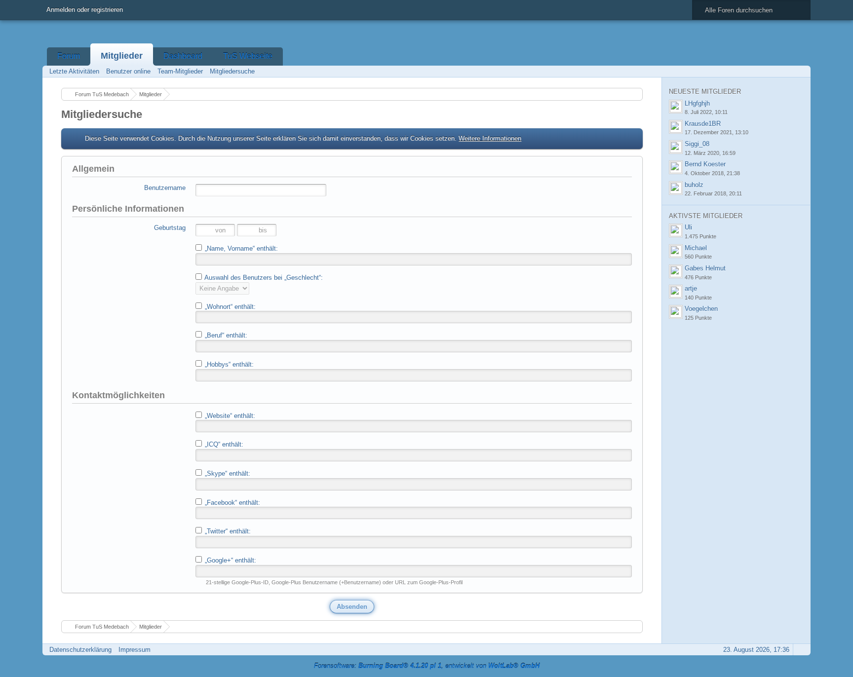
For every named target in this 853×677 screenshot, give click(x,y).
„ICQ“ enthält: (223, 444)
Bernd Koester (705, 164)
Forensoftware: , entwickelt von (427, 666)
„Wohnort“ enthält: (229, 306)
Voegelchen (701, 308)
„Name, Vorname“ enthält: (240, 248)
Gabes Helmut (705, 268)
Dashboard (182, 56)
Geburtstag (170, 227)
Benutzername (165, 187)
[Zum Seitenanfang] (800, 649)
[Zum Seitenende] (800, 71)
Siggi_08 (697, 144)
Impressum (134, 649)
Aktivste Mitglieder (705, 216)
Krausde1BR (703, 123)
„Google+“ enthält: (229, 560)
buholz (694, 184)
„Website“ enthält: (229, 415)
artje (691, 288)
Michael (696, 248)
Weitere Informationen (490, 138)
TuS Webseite (247, 56)
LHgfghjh (697, 103)
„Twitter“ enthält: (227, 531)
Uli (688, 227)
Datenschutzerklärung (80, 649)
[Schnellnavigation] (786, 71)
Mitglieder (122, 56)
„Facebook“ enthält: (231, 502)
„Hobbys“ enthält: (228, 364)
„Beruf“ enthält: (225, 335)
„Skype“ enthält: (226, 473)
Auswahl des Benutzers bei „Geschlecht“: (263, 277)
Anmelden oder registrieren (84, 9)
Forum (68, 56)
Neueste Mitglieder (705, 91)
